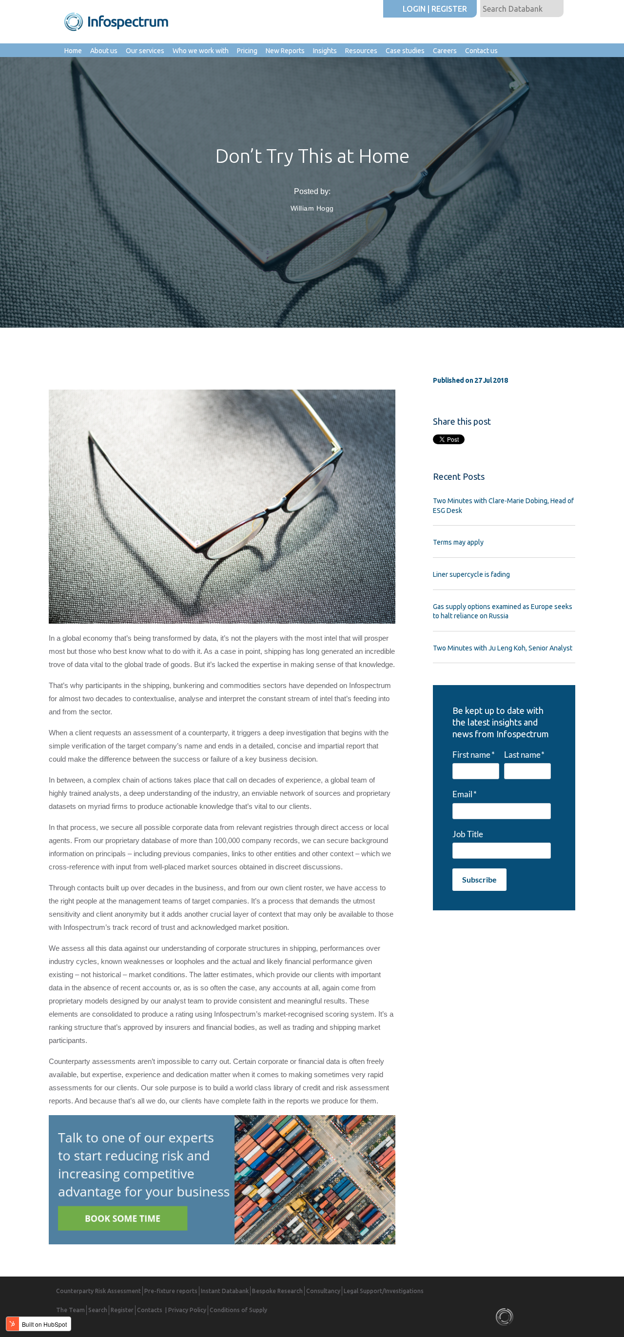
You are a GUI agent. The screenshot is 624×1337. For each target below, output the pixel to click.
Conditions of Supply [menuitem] (238, 1310)
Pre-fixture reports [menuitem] (170, 1291)
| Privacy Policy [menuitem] (185, 1310)
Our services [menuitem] (145, 51)
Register (449, 8)
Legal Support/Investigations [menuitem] (384, 1291)
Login (414, 8)
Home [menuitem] (73, 51)
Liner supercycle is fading (471, 574)
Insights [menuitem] (325, 51)
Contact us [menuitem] (481, 51)
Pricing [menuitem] (247, 51)
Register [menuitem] (122, 1310)
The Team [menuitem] (70, 1310)
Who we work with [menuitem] (201, 51)
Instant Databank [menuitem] (225, 1291)
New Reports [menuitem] (285, 51)
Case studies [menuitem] (405, 51)
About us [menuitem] (103, 51)
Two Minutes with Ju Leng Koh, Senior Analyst (502, 648)
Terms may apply (458, 542)
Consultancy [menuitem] (323, 1291)
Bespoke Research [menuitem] (277, 1291)
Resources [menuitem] (361, 51)
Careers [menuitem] (445, 51)
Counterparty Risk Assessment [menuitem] (98, 1291)
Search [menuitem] (97, 1310)
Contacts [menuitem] (149, 1310)
